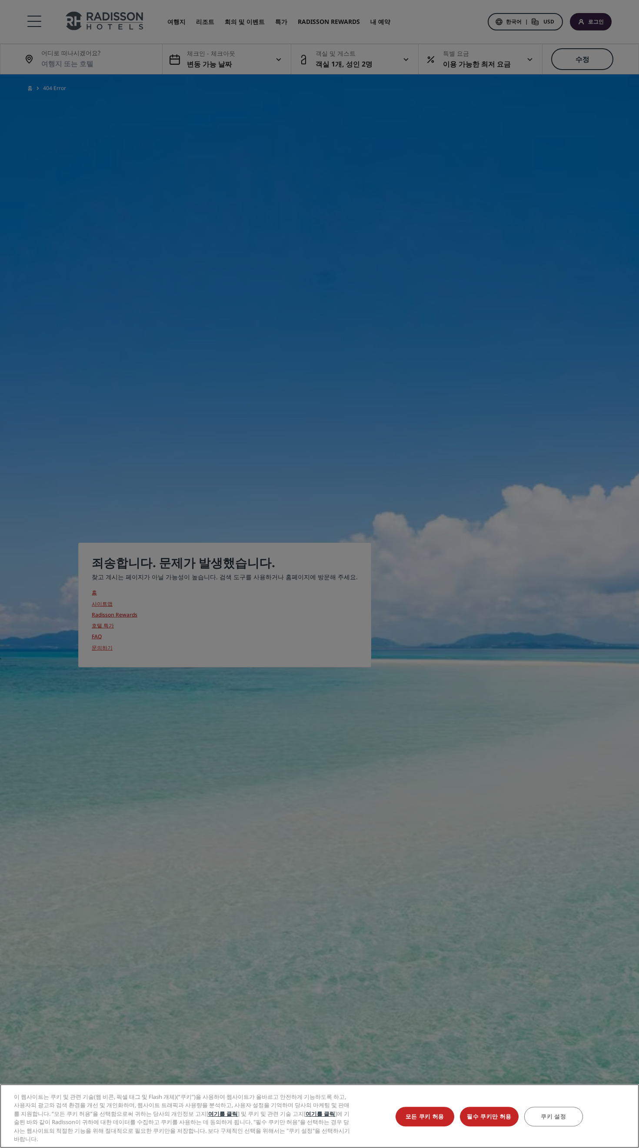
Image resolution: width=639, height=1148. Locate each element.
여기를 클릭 (223, 1114)
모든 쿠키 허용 (425, 1117)
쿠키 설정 (553, 1117)
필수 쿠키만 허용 (489, 1117)
